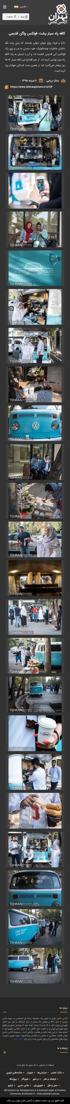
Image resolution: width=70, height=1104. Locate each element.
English (32, 9)
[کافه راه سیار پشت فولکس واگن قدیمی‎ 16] (35, 733)
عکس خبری (23, 1085)
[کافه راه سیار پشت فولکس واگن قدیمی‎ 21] (35, 888)
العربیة (40, 9)
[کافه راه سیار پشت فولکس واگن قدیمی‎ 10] (35, 501)
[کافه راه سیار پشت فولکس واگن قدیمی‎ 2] (35, 191)
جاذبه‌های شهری (14, 1072)
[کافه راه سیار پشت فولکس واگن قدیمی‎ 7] (35, 384)
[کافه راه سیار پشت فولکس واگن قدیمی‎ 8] (35, 423)
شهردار (30, 1072)
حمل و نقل (52, 1085)
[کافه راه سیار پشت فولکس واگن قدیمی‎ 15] (35, 694)
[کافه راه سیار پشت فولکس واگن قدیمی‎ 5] (35, 307)
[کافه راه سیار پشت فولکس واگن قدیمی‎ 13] (35, 617)
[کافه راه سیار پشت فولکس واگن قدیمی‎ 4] (35, 268)
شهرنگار (24, 1079)
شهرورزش (38, 1085)
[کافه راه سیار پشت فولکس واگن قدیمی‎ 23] (35, 966)
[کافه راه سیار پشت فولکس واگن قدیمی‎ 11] (35, 539)
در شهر (36, 1079)
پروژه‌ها (13, 1079)
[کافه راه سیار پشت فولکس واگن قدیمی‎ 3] (35, 229)
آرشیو (10, 1085)
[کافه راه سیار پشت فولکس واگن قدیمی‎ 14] (35, 656)
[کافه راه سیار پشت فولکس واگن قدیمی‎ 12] (35, 578)
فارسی (23, 6)
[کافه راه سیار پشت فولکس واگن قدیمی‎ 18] (35, 113)
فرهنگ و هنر (50, 1079)
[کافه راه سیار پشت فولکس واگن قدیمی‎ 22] (35, 927)
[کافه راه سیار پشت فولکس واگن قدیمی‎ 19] (35, 811)
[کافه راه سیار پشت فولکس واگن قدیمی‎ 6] (35, 346)
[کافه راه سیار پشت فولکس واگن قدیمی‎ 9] (35, 462)
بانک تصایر (56, 1072)
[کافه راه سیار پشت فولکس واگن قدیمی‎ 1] (35, 152)
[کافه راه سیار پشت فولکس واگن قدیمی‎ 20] (35, 849)
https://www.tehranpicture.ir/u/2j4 (31, 87)
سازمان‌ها (42, 1072)
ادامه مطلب (17, 1039)
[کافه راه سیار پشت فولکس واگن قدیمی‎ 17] (35, 772)
